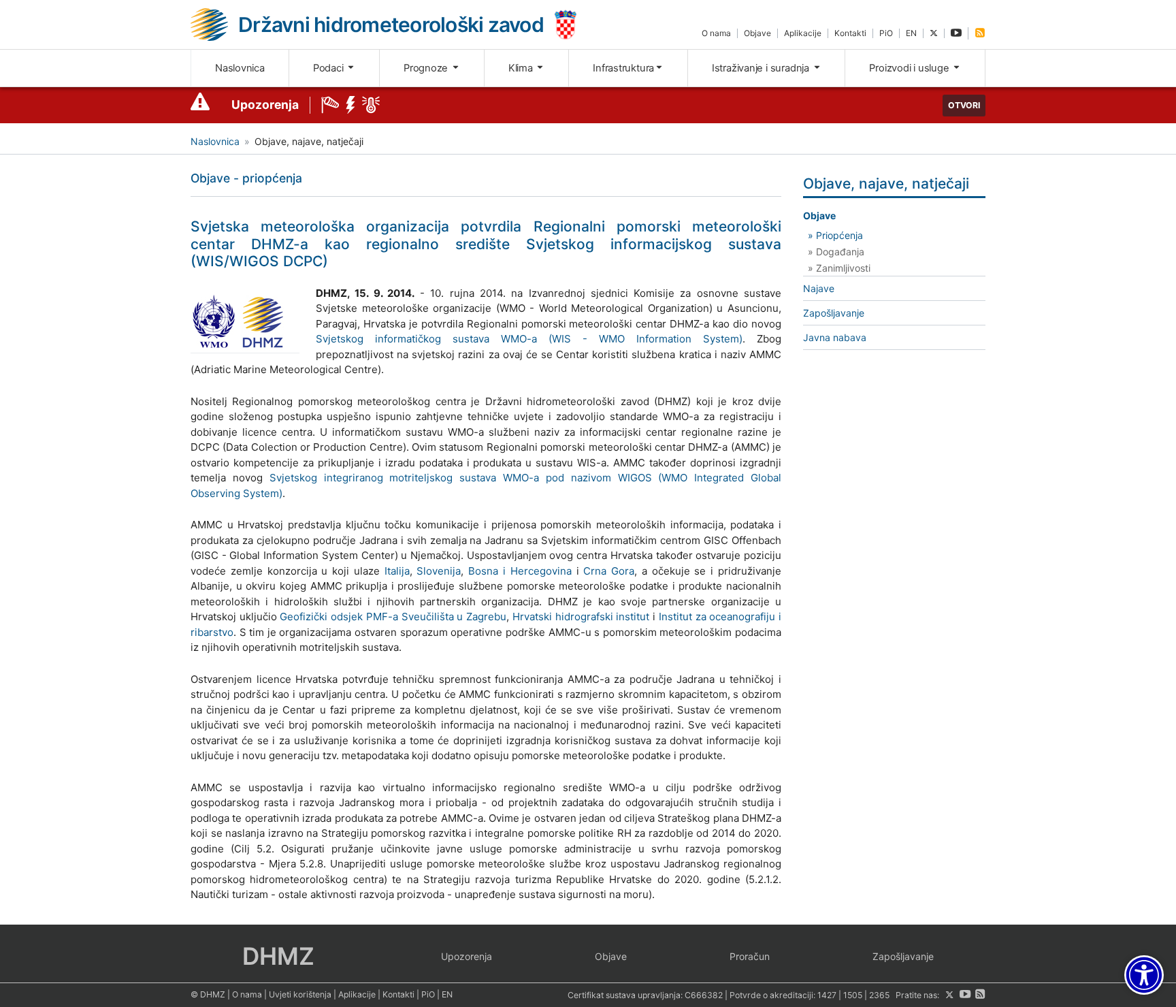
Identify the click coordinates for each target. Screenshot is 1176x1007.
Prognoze (427, 68)
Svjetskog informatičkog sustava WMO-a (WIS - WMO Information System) (529, 338)
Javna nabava (834, 337)
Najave (818, 288)
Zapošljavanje (833, 313)
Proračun (750, 956)
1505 (852, 995)
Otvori (964, 105)
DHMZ (278, 956)
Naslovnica (240, 68)
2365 (879, 995)
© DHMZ (208, 994)
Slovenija (438, 570)
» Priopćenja (835, 235)
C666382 (704, 995)
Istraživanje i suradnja (762, 68)
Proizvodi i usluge (910, 68)
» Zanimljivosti (839, 268)
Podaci (329, 68)
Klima (522, 68)
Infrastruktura (623, 68)
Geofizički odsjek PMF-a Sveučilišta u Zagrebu (393, 616)
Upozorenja (265, 104)
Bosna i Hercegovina (520, 570)
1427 (826, 995)
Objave (757, 33)
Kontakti (850, 33)
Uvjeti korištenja (300, 994)
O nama (716, 33)
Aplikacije (802, 33)
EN (911, 33)
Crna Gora (608, 570)
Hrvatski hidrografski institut (580, 616)
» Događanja (836, 251)
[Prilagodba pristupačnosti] (1144, 975)
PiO (886, 33)
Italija (397, 570)
